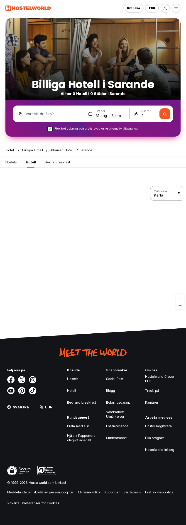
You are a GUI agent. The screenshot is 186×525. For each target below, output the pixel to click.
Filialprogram (154, 438)
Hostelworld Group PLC (159, 379)
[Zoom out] (180, 305)
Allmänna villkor (89, 492)
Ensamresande (117, 426)
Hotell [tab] (31, 162)
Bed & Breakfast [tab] (57, 162)
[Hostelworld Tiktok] (32, 390)
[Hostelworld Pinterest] (21, 390)
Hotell (71, 390)
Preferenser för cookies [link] (40, 503)
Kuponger (112, 492)
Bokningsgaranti (118, 402)
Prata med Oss (78, 426)
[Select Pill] (165, 8)
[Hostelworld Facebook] (11, 379)
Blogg (110, 390)
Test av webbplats (158, 492)
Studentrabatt (116, 438)
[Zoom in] (180, 298)
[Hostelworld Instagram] (32, 379)
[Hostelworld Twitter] (21, 379)
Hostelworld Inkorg (159, 450)
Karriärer (151, 402)
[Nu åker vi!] (164, 113)
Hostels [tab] (11, 162)
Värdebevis (132, 492)
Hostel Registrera (158, 426)
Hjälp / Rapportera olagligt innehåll (81, 438)
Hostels (72, 379)
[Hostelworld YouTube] (11, 390)
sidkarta (13, 503)
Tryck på (152, 390)
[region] (93, 248)
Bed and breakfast (81, 402)
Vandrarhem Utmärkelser (115, 414)
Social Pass (115, 379)
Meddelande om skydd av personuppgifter (40, 492)
